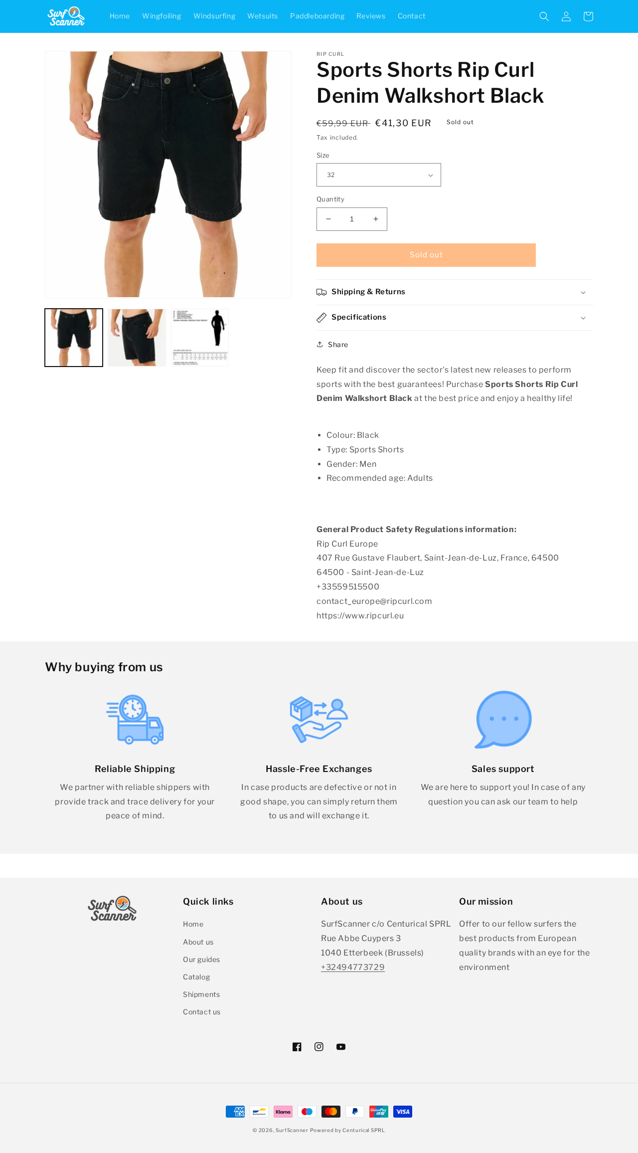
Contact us (202, 1011)
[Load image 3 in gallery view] (200, 338)
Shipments (201, 994)
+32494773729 (353, 967)
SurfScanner (292, 1130)
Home (193, 924)
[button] (544, 16)
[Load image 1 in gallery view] (74, 338)
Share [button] (338, 344)
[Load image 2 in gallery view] (136, 338)
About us (198, 942)
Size (323, 155)
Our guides (201, 959)
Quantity (330, 199)
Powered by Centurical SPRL (347, 1130)
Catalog (196, 976)
